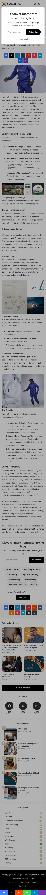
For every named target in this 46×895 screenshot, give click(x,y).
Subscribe (33, 32)
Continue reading (23, 39)
